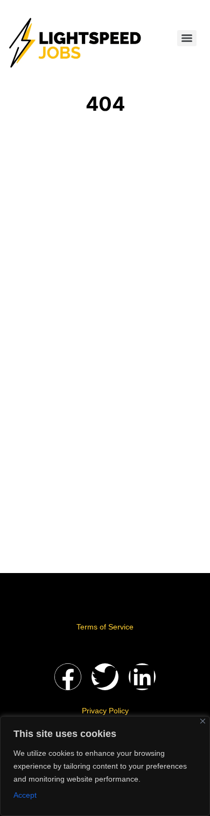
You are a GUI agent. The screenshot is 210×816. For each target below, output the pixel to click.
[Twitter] (105, 676)
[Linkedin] (142, 676)
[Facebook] (67, 676)
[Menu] (187, 38)
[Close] (202, 721)
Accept (25, 795)
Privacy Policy (105, 710)
